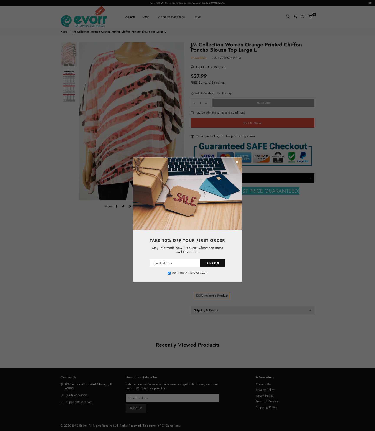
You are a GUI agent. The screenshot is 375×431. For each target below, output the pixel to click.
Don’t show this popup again (189, 273)
